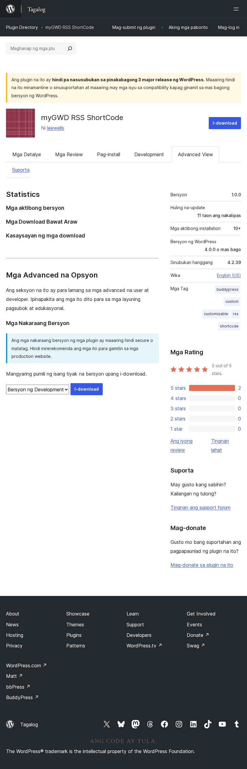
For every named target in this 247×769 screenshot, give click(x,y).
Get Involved (201, 614)
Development (149, 154)
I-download (225, 123)
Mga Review (69, 154)
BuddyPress (22, 697)
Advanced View (195, 154)
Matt (14, 676)
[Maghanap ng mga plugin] (70, 48)
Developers (139, 635)
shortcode (229, 326)
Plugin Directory (22, 27)
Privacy (14, 646)
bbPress (18, 687)
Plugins (74, 635)
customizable (216, 314)
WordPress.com (26, 665)
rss (236, 314)
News (12, 625)
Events (194, 625)
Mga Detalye (26, 154)
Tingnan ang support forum (200, 507)
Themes (75, 625)
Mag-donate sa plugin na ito (201, 565)
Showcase (77, 614)
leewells (55, 128)
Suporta (21, 170)
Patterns (75, 646)
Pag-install (108, 154)
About (12, 614)
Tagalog (29, 724)
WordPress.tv (144, 646)
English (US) (229, 275)
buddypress (228, 289)
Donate (198, 635)
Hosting (14, 635)
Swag (196, 646)
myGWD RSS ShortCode (82, 117)
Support (135, 625)
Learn (133, 614)
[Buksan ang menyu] (237, 9)
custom (232, 301)
